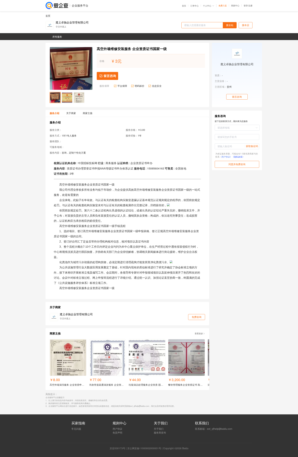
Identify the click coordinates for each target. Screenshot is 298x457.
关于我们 (158, 428)
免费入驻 (222, 5)
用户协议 (117, 428)
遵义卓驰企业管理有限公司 (72, 22)
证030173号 (118, 448)
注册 (250, 5)
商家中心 (235, 5)
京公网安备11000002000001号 (144, 448)
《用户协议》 (226, 156)
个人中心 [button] (207, 5)
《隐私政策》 (238, 156)
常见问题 (76, 428)
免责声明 (117, 432)
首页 (184, 6)
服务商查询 (160, 432)
